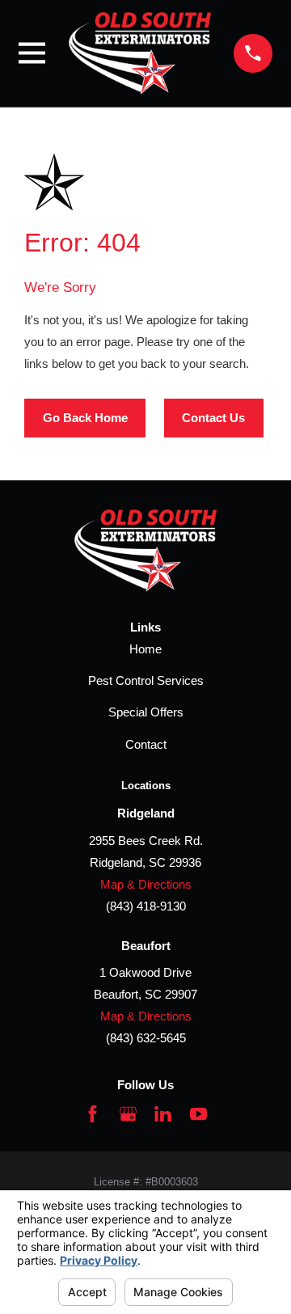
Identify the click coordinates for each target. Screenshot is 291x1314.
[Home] (140, 53)
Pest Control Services (146, 680)
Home (145, 649)
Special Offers (145, 712)
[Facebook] (92, 1113)
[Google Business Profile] (128, 1113)
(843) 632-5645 (146, 1038)
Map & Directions (146, 884)
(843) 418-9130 (146, 906)
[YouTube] (198, 1113)
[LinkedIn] (162, 1113)
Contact (146, 744)
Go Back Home (85, 418)
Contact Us (213, 418)
